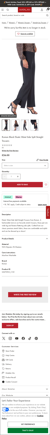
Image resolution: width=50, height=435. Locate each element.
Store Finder (10, 351)
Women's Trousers (24, 23)
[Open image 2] (15, 125)
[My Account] (41, 9)
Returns (8, 368)
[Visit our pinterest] (36, 338)
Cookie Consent (11, 382)
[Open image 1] (6, 125)
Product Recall (11, 377)
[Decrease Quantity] (4, 176)
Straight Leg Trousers (39, 23)
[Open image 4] (34, 125)
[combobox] (25, 165)
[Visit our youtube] (17, 338)
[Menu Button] (2, 9)
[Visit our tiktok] (30, 338)
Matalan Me (10, 373)
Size (3, 160)
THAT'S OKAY (27, 430)
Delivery (9, 364)
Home (4, 23)
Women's (12, 23)
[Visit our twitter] (4, 338)
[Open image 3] (25, 125)
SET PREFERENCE (28, 424)
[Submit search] (7, 9)
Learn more (42, 205)
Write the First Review (10, 151)
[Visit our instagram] (10, 338)
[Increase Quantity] (17, 176)
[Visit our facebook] (23, 338)
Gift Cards (9, 360)
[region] (25, 416)
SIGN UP (10, 325)
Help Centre (10, 355)
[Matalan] (25, 9)
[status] (11, 176)
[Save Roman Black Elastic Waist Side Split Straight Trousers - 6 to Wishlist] (18, 34)
